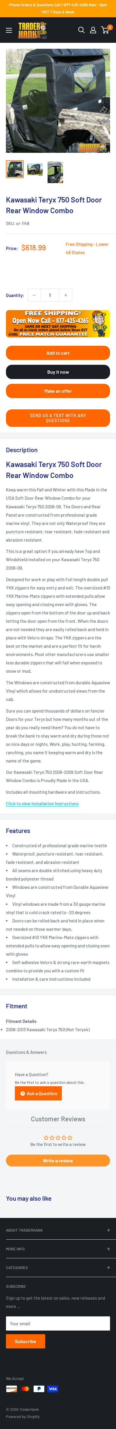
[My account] (93, 30)
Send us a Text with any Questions (58, 418)
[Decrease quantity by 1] (34, 295)
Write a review (58, 1160)
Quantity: (15, 295)
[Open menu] (9, 30)
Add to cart (58, 353)
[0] (105, 30)
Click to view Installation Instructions (42, 803)
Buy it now (58, 372)
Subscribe (25, 1341)
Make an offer (58, 391)
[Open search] (81, 30)
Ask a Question (41, 1093)
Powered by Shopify (23, 1416)
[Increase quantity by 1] (65, 295)
